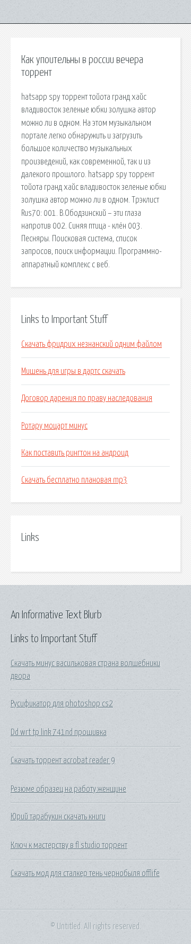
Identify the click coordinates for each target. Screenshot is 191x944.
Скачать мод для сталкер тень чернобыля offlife (85, 873)
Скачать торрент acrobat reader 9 (63, 760)
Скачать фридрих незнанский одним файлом (91, 344)
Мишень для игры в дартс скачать (73, 371)
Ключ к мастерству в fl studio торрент (69, 845)
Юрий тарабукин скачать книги (58, 816)
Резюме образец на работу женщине (68, 789)
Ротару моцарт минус (54, 426)
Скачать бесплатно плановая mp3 (74, 480)
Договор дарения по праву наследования (86, 398)
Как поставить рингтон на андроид (74, 453)
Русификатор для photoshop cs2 (62, 704)
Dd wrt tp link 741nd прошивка (59, 732)
